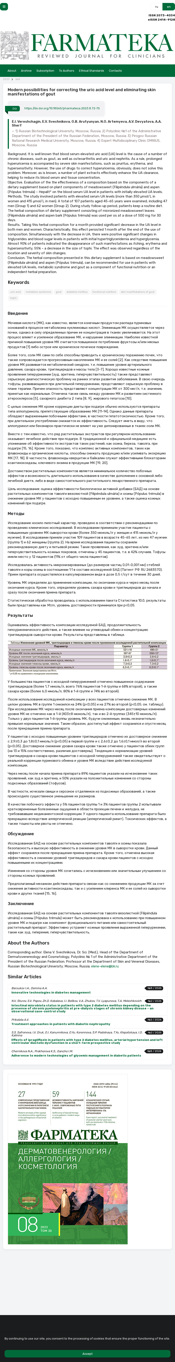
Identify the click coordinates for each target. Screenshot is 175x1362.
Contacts (115, 70)
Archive (26, 70)
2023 (6, 79)
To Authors (66, 70)
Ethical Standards (91, 70)
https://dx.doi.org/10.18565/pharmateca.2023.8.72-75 (62, 108)
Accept (87, 1353)
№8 (17, 79)
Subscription (45, 70)
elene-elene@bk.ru (105, 966)
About (12, 70)
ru (156, 6)
